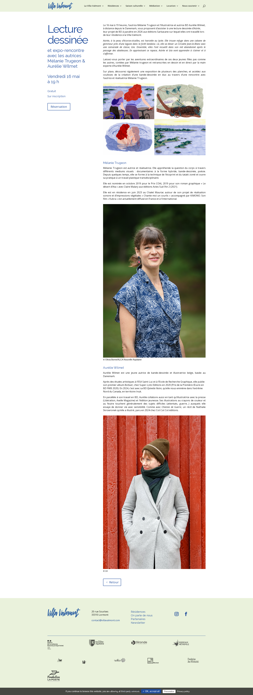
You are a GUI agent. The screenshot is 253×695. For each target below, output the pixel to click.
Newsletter (138, 622)
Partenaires (138, 619)
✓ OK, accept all (151, 691)
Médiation (154, 6)
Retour (114, 582)
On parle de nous (142, 615)
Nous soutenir (189, 6)
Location (171, 6)
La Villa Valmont (92, 6)
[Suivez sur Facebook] (186, 614)
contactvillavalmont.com (106, 620)
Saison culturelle (134, 6)
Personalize (169, 691)
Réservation (59, 107)
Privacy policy (183, 691)
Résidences (113, 6)
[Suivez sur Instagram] (176, 614)
